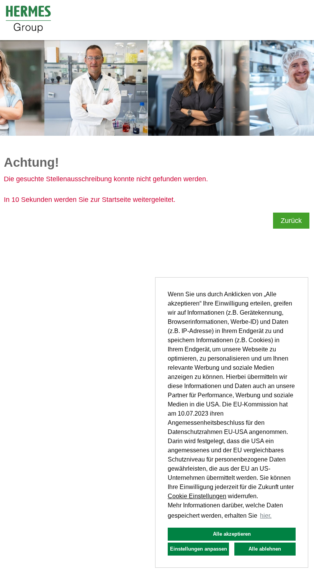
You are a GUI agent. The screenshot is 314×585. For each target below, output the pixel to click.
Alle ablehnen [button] (265, 549)
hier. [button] (265, 515)
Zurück (291, 220)
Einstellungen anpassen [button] (198, 549)
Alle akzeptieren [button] (232, 534)
